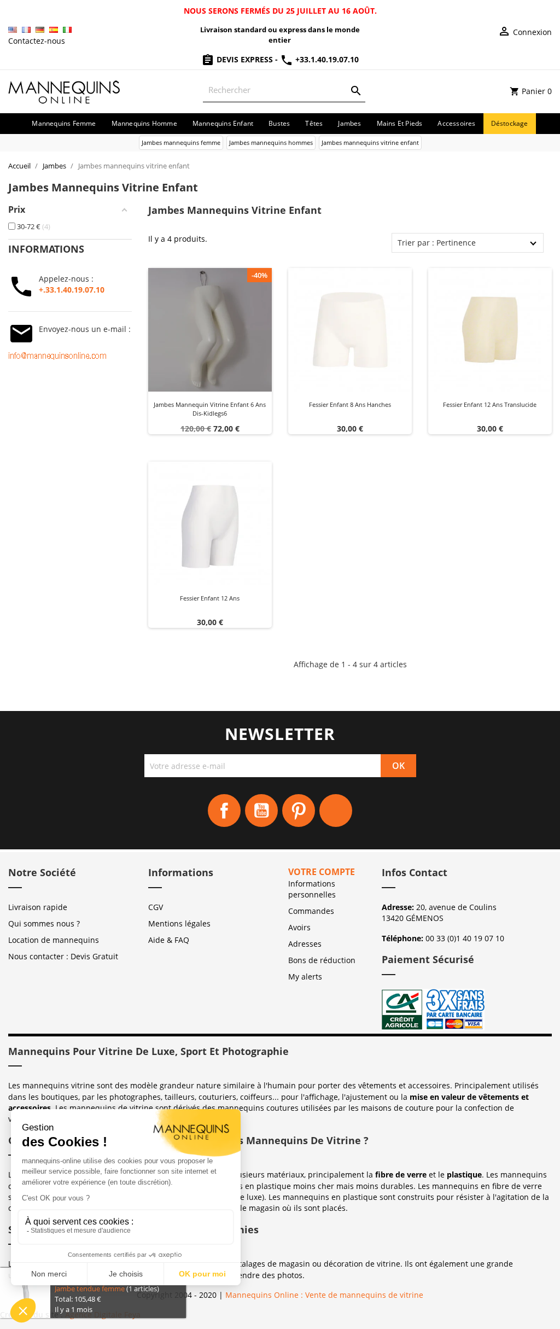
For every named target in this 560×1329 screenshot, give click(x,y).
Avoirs (299, 927)
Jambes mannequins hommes (271, 142)
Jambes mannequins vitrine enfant (370, 142)
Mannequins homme (144, 123)
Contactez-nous (36, 41)
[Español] (53, 30)
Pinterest (298, 810)
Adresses (305, 944)
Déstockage (509, 123)
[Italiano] (67, 30)
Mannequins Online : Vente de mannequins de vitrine (324, 1295)
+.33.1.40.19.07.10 (71, 289)
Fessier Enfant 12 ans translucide (489, 404)
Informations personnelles (312, 889)
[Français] (26, 30)
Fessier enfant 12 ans (210, 598)
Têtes (314, 123)
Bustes (279, 123)
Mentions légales (179, 923)
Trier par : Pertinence (437, 242)
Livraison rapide (37, 907)
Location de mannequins (53, 940)
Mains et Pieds (400, 123)
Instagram (335, 810)
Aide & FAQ (168, 940)
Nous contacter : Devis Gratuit (63, 956)
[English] (12, 30)
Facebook (224, 810)
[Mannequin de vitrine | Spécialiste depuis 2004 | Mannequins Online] (64, 90)
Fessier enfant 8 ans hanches (350, 404)
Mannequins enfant (222, 123)
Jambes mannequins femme (181, 142)
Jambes (349, 123)
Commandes (311, 911)
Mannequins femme (64, 123)
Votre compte (321, 872)
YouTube (261, 810)
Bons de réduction (321, 960)
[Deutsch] (40, 30)
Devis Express (244, 59)
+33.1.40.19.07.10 (326, 59)
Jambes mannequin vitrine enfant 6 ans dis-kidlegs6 (210, 408)
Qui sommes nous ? (44, 923)
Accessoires (456, 123)
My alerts (305, 976)
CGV (155, 907)
